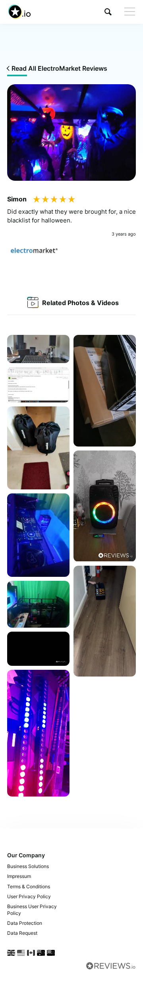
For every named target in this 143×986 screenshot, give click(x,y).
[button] (108, 12)
